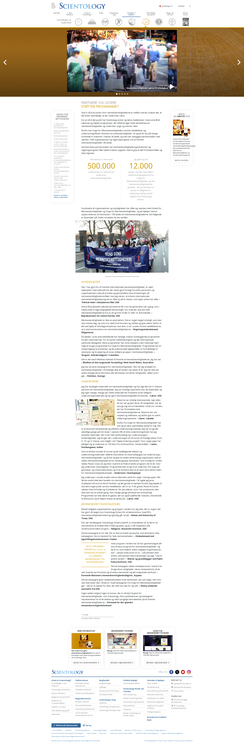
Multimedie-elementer (61, 136)
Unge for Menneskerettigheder (172, 733)
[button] (117, 94)
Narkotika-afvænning (155, 694)
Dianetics (68, 730)
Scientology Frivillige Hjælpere (155, 730)
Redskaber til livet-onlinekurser (82, 684)
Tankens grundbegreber (84, 693)
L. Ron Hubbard (69, 14)
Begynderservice (83, 698)
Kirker (101, 13)
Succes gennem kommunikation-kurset (84, 714)
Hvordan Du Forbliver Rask (156, 718)
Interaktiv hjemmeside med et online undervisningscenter (61, 178)
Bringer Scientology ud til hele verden (131, 714)
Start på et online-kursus (133, 730)
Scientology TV (167, 6)
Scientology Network (82, 730)
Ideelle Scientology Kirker (132, 698)
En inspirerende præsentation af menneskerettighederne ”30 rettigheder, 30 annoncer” (62, 160)
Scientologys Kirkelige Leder (110, 710)
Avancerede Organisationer (133, 702)
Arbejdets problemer (83, 689)
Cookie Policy (162, 741)
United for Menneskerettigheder (147, 733)
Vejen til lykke (152, 683)
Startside (57, 13)
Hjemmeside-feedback (182, 687)
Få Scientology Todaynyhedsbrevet (178, 707)
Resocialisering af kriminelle (157, 691)
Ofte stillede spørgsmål (151, 14)
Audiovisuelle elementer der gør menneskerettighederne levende (62, 170)
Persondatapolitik (150, 741)
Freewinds (127, 709)
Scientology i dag (114, 14)
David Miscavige (116, 730)
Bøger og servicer (169, 14)
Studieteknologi (153, 687)
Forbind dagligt (130, 680)
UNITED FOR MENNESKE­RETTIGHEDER (62, 116)
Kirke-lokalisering (129, 694)
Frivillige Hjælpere (154, 712)
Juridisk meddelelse (186, 741)
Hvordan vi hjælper (131, 14)
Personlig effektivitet (83, 705)
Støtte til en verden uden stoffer (121, 733)
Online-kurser (185, 14)
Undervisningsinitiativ (61, 139)
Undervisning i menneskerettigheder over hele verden (62, 185)
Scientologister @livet (131, 683)
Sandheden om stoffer (155, 698)
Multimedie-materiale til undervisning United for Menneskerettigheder (62, 151)
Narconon (103, 733)
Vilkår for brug (173, 741)
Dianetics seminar (82, 701)
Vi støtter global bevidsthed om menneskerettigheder (60, 126)
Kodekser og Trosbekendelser (58, 701)
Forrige (85, 614)
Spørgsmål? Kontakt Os (182, 683)
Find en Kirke (178, 691)
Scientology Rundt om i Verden (133, 690)
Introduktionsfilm (105, 694)
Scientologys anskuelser (60, 689)
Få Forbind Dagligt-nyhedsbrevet (179, 700)
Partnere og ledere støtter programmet (61, 196)
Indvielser (103, 703)
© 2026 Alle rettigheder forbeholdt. (75, 741)
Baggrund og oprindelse (60, 697)
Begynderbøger (105, 683)
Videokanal (55, 714)
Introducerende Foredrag (109, 691)
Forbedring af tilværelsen (85, 709)
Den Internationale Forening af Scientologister (67, 733)
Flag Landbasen (129, 705)
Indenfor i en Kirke (58, 707)
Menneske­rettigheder (155, 702)
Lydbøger (102, 687)
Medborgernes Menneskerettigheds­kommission (68, 736)
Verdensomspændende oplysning (61, 132)
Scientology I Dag (107, 700)
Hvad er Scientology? (87, 14)
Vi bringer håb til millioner (90, 618)
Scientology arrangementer (109, 706)
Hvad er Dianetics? (58, 693)
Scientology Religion (100, 730)
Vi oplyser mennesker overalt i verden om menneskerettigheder (61, 144)
